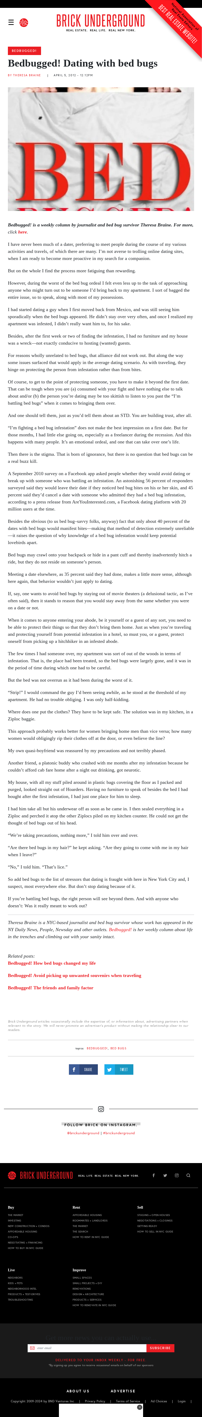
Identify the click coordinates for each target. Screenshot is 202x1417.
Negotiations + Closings (155, 1220)
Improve (79, 1270)
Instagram (177, 1175)
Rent (76, 1207)
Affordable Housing (22, 1231)
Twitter (165, 1175)
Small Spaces (82, 1277)
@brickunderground (83, 1133)
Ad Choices (159, 1401)
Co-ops (13, 1237)
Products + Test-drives (24, 1294)
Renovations (82, 1288)
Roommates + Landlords (90, 1220)
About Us (78, 1391)
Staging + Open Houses (153, 1215)
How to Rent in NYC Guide (91, 1237)
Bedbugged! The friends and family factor (50, 987)
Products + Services (87, 1299)
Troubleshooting (20, 1299)
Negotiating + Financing (25, 1242)
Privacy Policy (95, 1401)
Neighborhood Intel (22, 1288)
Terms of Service (128, 1401)
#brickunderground (119, 1133)
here (22, 232)
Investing (14, 1220)
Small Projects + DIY (87, 1283)
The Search (80, 1231)
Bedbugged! (24, 51)
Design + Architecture (88, 1294)
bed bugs (118, 1048)
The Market (15, 1215)
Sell (140, 1207)
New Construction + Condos (29, 1226)
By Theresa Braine (24, 75)
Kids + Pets (15, 1283)
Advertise (123, 1391)
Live (11, 1270)
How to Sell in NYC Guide (155, 1231)
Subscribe (160, 1348)
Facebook (153, 1175)
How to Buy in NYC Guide (25, 1248)
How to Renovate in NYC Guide (94, 1305)
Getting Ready (147, 1226)
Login (182, 1401)
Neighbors (15, 1277)
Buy (11, 1207)
